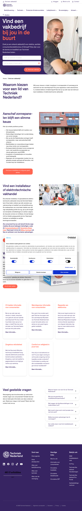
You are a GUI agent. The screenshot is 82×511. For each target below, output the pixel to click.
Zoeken (7, 15)
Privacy (57, 505)
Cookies (64, 505)
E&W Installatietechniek (73, 458)
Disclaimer (50, 505)
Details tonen (69, 267)
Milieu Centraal (26, 230)
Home (5, 78)
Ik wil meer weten (10, 286)
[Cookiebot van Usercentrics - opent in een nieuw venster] (69, 238)
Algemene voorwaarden (39, 505)
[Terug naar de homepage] (7, 5)
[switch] (32, 261)
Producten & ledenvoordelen (35, 10)
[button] (10, 2)
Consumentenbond (11, 228)
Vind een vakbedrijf (14, 78)
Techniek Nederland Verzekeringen (73, 470)
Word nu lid (53, 459)
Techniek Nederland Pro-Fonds (73, 477)
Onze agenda (36, 456)
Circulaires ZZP (55, 479)
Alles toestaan (64, 272)
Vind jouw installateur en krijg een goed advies (18, 171)
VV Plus (71, 464)
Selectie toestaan (41, 272)
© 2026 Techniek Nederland (23, 505)
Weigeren (17, 272)
